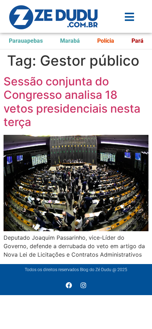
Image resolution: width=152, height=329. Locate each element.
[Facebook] (69, 285)
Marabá (70, 40)
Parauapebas (26, 40)
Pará (137, 40)
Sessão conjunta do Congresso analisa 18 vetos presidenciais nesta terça (72, 101)
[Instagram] (83, 285)
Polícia (105, 40)
